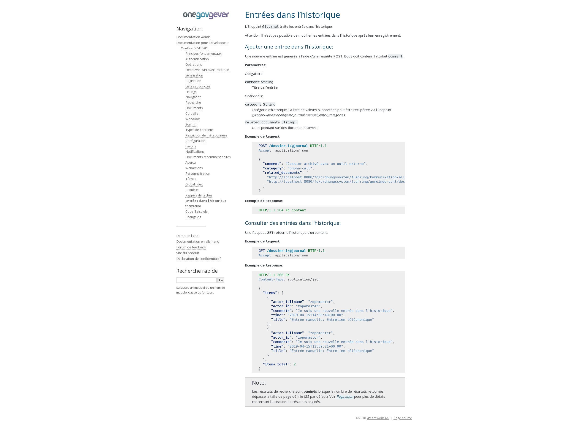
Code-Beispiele (196, 211)
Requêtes (192, 190)
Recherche (193, 102)
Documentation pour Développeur (202, 42)
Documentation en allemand (197, 241)
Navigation (193, 97)
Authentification (197, 59)
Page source (402, 418)
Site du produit (187, 252)
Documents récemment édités (208, 157)
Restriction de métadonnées (206, 135)
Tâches (190, 179)
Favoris (190, 146)
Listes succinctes (197, 86)
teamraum (193, 206)
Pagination (193, 81)
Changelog (193, 217)
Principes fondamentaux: (203, 53)
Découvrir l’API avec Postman (207, 70)
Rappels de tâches (198, 195)
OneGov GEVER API (194, 48)
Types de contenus (199, 130)
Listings (191, 92)
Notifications (194, 151)
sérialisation (194, 75)
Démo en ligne (187, 235)
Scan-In (190, 124)
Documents (194, 108)
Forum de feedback (191, 247)
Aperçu (190, 162)
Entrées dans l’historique (206, 201)
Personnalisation (197, 173)
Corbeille (191, 113)
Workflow (192, 119)
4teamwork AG (378, 418)
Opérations (193, 64)
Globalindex (194, 184)
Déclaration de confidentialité (198, 258)
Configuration (195, 141)
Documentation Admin (193, 37)
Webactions (194, 168)
